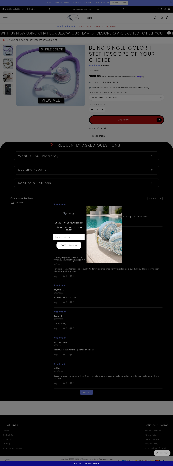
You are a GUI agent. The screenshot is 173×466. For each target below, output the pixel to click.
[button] (86, 463)
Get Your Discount (69, 245)
